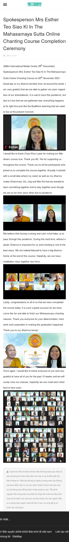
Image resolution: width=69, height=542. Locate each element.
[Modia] (34, 4)
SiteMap (17, 536)
